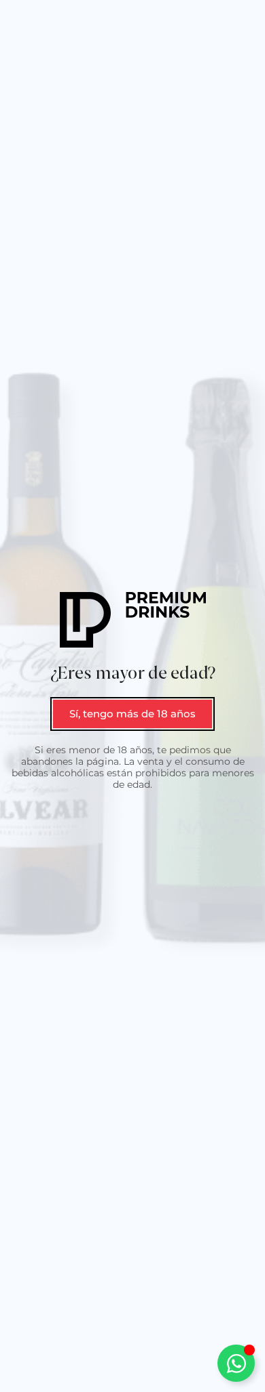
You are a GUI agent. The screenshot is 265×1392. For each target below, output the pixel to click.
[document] (132, 696)
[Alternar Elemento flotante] (236, 1363)
